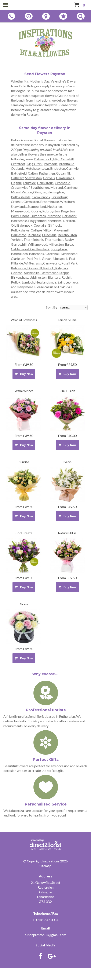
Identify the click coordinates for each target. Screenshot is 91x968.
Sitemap (45, 866)
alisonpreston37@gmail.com (45, 935)
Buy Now (25, 374)
